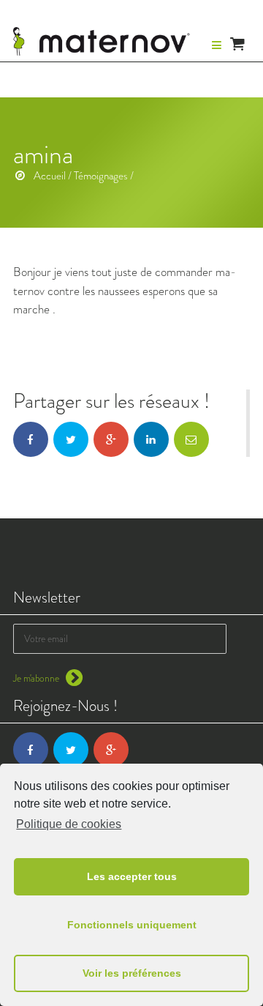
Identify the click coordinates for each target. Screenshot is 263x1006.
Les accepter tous (132, 876)
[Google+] (111, 749)
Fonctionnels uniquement (132, 925)
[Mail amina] (191, 439)
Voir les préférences (132, 973)
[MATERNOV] (102, 41)
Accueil (50, 176)
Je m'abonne (37, 678)
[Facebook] (30, 749)
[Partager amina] (30, 439)
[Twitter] (70, 749)
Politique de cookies (68, 824)
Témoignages (101, 176)
